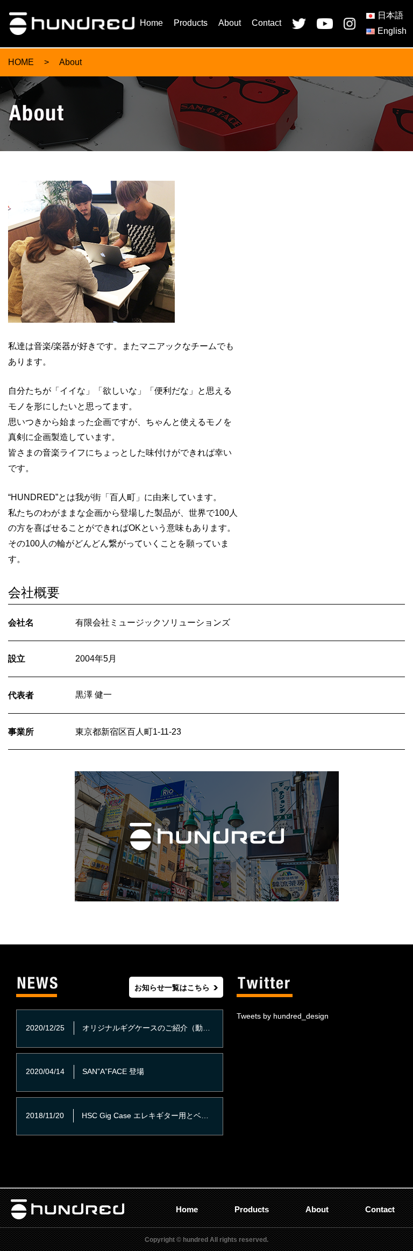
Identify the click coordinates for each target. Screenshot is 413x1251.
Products (191, 22)
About (229, 22)
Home (151, 22)
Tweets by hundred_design (283, 1016)
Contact (266, 22)
